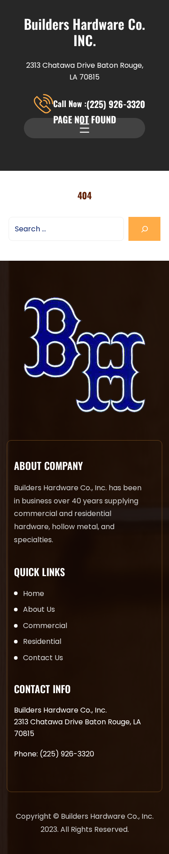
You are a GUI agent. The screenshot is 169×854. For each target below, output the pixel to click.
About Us (39, 609)
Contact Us (43, 657)
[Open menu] (84, 128)
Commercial (45, 625)
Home (33, 593)
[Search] (144, 229)
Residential (42, 641)
